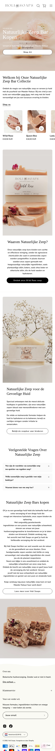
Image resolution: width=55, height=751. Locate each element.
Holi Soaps (11, 741)
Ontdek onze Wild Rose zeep (27, 280)
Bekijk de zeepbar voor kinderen (27, 431)
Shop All (27, 52)
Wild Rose (8, 136)
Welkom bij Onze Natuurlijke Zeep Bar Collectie (25, 79)
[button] (38, 6)
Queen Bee (31, 136)
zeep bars (25, 94)
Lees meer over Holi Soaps (27, 591)
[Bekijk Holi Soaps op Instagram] (5, 726)
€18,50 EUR (31, 139)
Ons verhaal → (9, 682)
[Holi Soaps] (19, 5)
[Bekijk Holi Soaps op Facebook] (11, 726)
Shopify (31, 741)
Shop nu (7, 104)
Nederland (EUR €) (15, 735)
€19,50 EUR (8, 139)
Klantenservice (9, 690)
